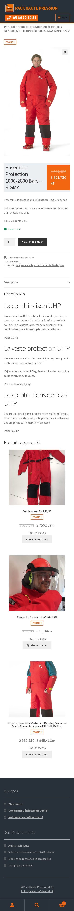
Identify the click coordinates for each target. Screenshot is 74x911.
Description (11, 282)
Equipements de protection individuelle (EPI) (40, 265)
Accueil (11, 26)
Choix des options (37, 539)
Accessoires (24, 26)
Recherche (37, 905)
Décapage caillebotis (20, 865)
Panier (57, 902)
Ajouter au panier (32, 242)
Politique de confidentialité (25, 817)
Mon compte (12, 905)
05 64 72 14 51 (24, 17)
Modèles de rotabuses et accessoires (29, 858)
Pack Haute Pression (36, 8)
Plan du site (15, 804)
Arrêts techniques (18, 845)
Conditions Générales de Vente (27, 810)
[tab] (37, 282)
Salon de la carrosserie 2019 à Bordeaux (31, 852)
